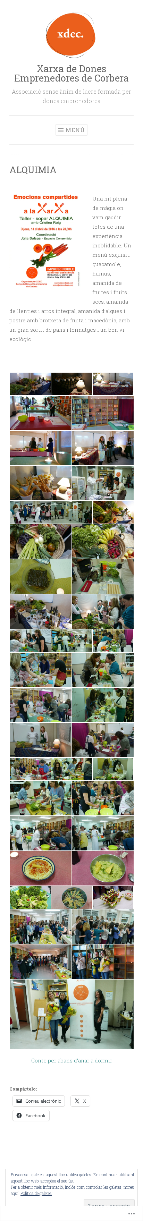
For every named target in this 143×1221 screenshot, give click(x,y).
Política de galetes (36, 1193)
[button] (30, 384)
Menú (75, 130)
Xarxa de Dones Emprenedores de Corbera (71, 73)
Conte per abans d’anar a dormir (71, 1060)
